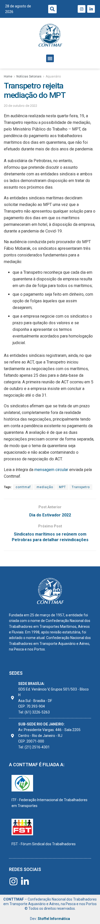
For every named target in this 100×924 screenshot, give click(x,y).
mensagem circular (51, 469)
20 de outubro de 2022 (20, 106)
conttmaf (23, 487)
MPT (62, 487)
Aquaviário (53, 76)
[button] (52, 9)
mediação (45, 487)
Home (8, 76)
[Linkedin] (91, 9)
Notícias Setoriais (29, 76)
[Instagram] (81, 9)
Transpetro (81, 487)
